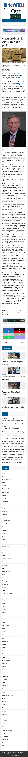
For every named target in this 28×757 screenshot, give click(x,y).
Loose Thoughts (5, 673)
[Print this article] (19, 334)
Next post (19, 343)
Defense (4, 587)
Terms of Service (21, 752)
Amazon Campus (11, 310)
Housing (3, 539)
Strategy (4, 711)
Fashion (3, 517)
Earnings (4, 590)
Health (3, 622)
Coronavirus (4, 498)
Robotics (4, 701)
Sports (3, 708)
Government (4, 527)
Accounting (4, 565)
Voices (3, 743)
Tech (3, 717)
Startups (4, 374)
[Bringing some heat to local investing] (14, 403)
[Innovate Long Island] (14, 5)
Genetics (4, 578)
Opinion (3, 670)
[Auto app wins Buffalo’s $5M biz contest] (14, 388)
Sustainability (5, 714)
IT (2, 635)
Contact (3, 752)
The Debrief (4, 724)
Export (3, 603)
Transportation (5, 736)
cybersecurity (5, 584)
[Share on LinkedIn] (8, 332)
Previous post (10, 343)
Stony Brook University (7, 314)
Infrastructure (5, 543)
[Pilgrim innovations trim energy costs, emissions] (14, 357)
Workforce (4, 657)
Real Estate (4, 689)
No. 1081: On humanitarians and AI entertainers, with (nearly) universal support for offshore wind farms (13, 442)
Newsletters (4, 663)
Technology (4, 720)
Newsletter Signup (6, 660)
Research (4, 692)
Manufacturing (5, 641)
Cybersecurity (5, 501)
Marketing (4, 644)
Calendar (4, 486)
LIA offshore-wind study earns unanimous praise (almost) (14, 446)
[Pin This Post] (19, 332)
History (3, 533)
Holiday (3, 536)
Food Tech (4, 609)
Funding (3, 616)
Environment (4, 514)
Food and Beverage (6, 520)
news (15, 312)
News (3, 562)
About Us (14, 752)
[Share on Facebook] (8, 329)
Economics (4, 505)
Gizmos (3, 619)
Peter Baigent (20, 312)
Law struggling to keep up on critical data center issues (13, 454)
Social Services (5, 705)
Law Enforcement (5, 546)
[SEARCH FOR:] (14, 24)
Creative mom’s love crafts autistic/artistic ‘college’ (13, 432)
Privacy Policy (6, 753)
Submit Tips (9, 752)
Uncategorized (5, 739)
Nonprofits (4, 666)
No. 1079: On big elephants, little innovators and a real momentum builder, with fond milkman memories (13, 458)
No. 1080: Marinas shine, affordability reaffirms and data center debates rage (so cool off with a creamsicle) (14, 450)
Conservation (4, 495)
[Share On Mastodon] (19, 337)
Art (2, 476)
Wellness (4, 746)
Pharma (3, 628)
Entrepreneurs (5, 600)
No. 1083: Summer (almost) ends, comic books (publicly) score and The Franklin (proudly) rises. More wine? (13, 419)
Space (3, 651)
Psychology (4, 685)
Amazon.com (19, 310)
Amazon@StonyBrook (18, 83)
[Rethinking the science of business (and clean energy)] (14, 372)
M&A (3, 552)
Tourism (4, 733)
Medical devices (5, 625)
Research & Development (7, 695)
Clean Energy (4, 581)
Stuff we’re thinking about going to (9, 435)
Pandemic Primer (5, 676)
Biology (3, 482)
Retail (3, 698)
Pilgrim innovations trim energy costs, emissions (13, 362)
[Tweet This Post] (19, 329)
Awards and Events (6, 389)
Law (3, 638)
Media (3, 555)
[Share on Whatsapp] (8, 337)
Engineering (4, 511)
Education (4, 597)
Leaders (3, 549)
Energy (3, 359)
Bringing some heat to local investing (13, 407)
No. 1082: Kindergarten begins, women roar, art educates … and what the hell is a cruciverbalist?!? (14, 427)
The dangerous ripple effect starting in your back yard (13, 438)
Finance (3, 606)
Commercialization (6, 489)
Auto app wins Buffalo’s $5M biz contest (11, 393)
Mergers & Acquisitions (7, 559)
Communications (5, 492)
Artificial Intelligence (6, 479)
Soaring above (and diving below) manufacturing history (13, 424)
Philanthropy (4, 679)
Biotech (3, 574)
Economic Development (7, 593)
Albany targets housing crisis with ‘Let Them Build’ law (13, 462)
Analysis (4, 568)
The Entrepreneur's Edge (7, 730)
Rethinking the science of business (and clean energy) (13, 377)
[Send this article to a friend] (8, 334)
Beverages (4, 612)
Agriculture (4, 473)
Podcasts (4, 682)
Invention (4, 632)
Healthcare (4, 530)
